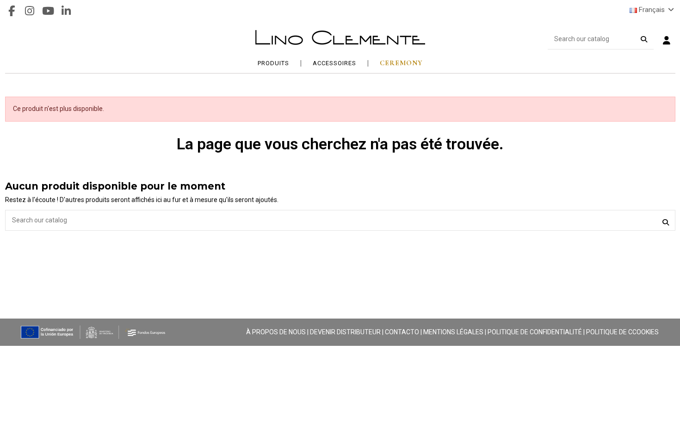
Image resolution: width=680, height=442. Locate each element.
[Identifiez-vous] (666, 41)
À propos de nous (276, 332)
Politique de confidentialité (535, 332)
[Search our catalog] (644, 37)
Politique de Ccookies (622, 332)
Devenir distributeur (345, 332)
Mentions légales (453, 332)
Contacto (402, 332)
